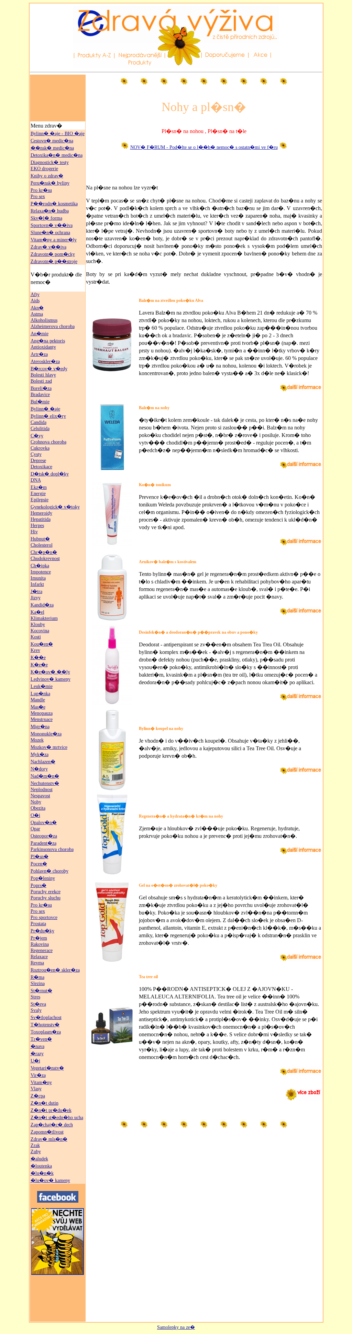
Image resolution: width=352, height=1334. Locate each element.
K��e (38, 657)
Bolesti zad (41, 381)
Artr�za (39, 354)
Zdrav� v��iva (48, 247)
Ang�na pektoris (48, 340)
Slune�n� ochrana (50, 232)
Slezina (38, 983)
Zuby (36, 1151)
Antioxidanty (43, 347)
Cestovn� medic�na (52, 140)
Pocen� (39, 863)
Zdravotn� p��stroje (54, 261)
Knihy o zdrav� (47, 175)
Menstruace (42, 719)
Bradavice (40, 394)
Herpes (37, 525)
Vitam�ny (41, 1082)
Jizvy (36, 597)
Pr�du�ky (42, 930)
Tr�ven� (41, 1039)
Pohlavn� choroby (49, 871)
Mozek (37, 740)
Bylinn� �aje (45, 409)
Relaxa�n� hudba (50, 211)
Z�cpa (38, 1095)
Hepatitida (41, 519)
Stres (35, 996)
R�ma (37, 977)
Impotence (41, 572)
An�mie (39, 333)
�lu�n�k (42, 1173)
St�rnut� (41, 990)
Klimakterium (44, 618)
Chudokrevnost (45, 558)
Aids (35, 300)
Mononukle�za (46, 733)
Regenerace (42, 950)
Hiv (34, 531)
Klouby (38, 624)
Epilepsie (39, 499)
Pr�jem (39, 938)
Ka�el (37, 612)
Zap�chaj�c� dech (52, 1124)
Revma (37, 962)
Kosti (36, 636)
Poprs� (38, 885)
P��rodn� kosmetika (54, 203)
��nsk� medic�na (52, 148)
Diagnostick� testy (50, 162)
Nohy (36, 802)
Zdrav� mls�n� (49, 1139)
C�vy (37, 435)
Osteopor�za (44, 836)
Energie (38, 493)
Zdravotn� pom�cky (53, 254)
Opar (35, 828)
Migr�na (40, 726)
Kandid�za (42, 605)
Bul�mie (40, 401)
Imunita (38, 578)
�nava (37, 1046)
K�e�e (39, 664)
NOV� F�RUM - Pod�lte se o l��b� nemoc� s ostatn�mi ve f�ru (204, 147)
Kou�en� (42, 644)
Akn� (37, 307)
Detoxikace (41, 466)
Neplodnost (42, 789)
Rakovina (40, 944)
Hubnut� (40, 539)
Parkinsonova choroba (52, 849)
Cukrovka (40, 448)
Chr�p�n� (44, 552)
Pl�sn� (39, 856)
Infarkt (37, 584)
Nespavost (40, 795)
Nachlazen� (43, 761)
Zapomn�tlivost (47, 1132)
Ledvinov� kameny (50, 679)
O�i (35, 815)
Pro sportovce (44, 917)
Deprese (38, 460)
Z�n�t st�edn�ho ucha (57, 1117)
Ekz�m (39, 487)
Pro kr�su (41, 190)
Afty (35, 294)
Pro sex (38, 196)
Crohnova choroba (48, 442)
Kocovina (40, 630)
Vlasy (36, 1088)
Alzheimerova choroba (53, 326)
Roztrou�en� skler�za (55, 970)
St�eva (38, 1004)
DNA (36, 480)
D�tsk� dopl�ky (50, 474)
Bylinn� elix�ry (48, 416)
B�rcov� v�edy (49, 368)
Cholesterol (42, 545)
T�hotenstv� (45, 1024)
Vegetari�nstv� (47, 1068)
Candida (38, 422)
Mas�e (38, 707)
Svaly (36, 1010)
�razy (37, 1053)
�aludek (39, 1158)
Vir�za (38, 1075)
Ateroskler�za (45, 361)
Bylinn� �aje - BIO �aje (58, 133)
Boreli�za (41, 388)
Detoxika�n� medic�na (56, 155)
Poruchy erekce (45, 891)
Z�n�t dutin (44, 1103)
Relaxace (39, 956)
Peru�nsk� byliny (50, 183)
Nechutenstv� (45, 783)
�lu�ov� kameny (50, 1180)
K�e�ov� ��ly (50, 672)
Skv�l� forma (46, 218)
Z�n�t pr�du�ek (51, 1110)
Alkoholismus (44, 320)
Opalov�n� (44, 822)
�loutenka (41, 1166)
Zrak (35, 1145)
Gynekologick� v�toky (55, 507)
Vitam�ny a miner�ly (54, 239)
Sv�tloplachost (46, 1017)
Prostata (38, 923)
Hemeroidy (41, 513)
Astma (37, 314)
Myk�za (39, 754)
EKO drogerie (44, 168)
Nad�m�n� (45, 776)
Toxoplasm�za (46, 1032)
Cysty (36, 454)
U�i (35, 1060)
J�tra (36, 591)
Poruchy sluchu (45, 897)
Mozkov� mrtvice (49, 747)
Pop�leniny (43, 878)
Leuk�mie (42, 686)
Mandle (38, 699)
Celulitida (40, 428)
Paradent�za (43, 843)
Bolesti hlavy (43, 375)
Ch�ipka (40, 565)
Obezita (38, 808)
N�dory (39, 769)
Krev (35, 650)
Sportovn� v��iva (52, 225)
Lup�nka (40, 693)
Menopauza (42, 713)
